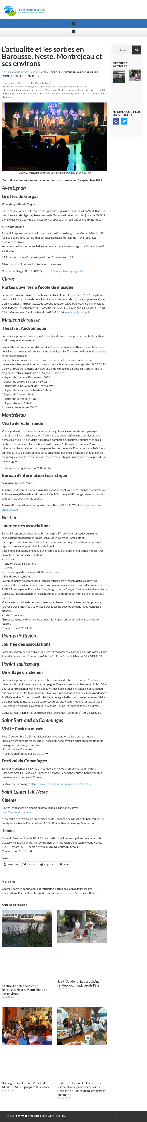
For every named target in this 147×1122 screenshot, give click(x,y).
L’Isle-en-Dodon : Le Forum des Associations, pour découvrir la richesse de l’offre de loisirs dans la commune (81, 1089)
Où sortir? (72, 90)
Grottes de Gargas (64, 888)
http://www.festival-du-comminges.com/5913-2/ (61, 784)
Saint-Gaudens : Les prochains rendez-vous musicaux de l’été (78, 983)
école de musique (41, 888)
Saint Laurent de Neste (27, 93)
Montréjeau (51, 90)
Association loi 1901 (41, 1116)
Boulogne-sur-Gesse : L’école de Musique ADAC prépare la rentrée (26, 1085)
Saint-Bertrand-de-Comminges (56, 93)
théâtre (93, 893)
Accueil (6, 72)
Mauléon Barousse (34, 90)
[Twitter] (124, 121)
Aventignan (30, 86)
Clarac (83, 86)
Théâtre (102, 93)
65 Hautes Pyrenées (13, 86)
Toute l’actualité (25, 72)
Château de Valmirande (16, 888)
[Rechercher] (136, 50)
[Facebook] (116, 121)
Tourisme (8, 97)
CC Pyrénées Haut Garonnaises (53, 86)
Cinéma (75, 86)
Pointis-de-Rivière (87, 90)
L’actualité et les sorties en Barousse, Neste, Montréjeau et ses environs (24, 990)
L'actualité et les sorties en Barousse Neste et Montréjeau (53, 893)
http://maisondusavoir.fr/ (17, 812)
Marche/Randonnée (13, 90)
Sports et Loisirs (88, 93)
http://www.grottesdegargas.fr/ (63, 271)
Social (76, 93)
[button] (74, 24)
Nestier (61, 90)
